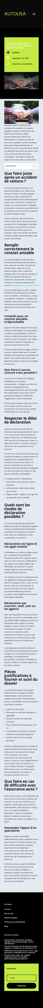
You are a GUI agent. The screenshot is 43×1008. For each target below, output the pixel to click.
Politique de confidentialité (14, 922)
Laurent (15, 52)
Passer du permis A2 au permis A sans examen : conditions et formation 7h (20, 947)
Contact (7, 909)
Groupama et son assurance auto (24, 285)
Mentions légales (10, 918)
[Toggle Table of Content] (33, 166)
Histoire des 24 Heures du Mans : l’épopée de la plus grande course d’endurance (19, 942)
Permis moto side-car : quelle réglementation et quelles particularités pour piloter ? (17, 957)
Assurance (16, 64)
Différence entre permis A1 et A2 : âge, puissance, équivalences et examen (21, 951)
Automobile (27, 64)
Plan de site (8, 913)
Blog (6, 926)
